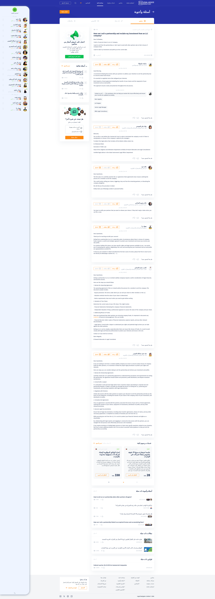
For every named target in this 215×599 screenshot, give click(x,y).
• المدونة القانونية (120, 584)
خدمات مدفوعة (111, 3)
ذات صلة (117, 21)
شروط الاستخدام (102, 584)
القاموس (93, 21)
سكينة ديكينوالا (142, 63)
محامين (120, 3)
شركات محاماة (150, 581)
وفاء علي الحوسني (141, 126)
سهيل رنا (144, 226)
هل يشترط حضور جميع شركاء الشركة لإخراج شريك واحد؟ (136, 514)
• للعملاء (137, 581)
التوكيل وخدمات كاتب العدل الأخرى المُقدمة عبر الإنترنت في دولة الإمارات (121, 548)
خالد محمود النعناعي (140, 203)
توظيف (105, 64)
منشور (141, 21)
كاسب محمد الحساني (140, 267)
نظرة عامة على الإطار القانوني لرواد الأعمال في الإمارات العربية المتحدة (122, 539)
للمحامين (88, 3)
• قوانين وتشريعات (120, 587)
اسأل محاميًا (65, 12)
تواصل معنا (103, 578)
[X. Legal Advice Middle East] (64, 596)
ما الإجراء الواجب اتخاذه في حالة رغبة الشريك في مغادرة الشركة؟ (133, 505)
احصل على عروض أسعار (74, 56)
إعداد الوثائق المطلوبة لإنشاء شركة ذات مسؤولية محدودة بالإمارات (109, 454)
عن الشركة (103, 581)
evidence (96, 317)
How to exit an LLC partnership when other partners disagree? (113, 497)
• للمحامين (136, 584)
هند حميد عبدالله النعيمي (139, 353)
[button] (81, 3)
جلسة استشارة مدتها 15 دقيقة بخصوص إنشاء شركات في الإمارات (139, 454)
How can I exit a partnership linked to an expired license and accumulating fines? (119, 522)
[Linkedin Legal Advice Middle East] (60, 596)
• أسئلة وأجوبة (121, 581)
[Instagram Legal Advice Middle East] (68, 596)
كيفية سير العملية (72, 588)
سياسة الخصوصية (101, 587)
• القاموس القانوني (120, 590)
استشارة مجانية (130, 3)
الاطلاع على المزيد (132, 475)
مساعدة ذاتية (100, 3)
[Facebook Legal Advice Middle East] (71, 596)
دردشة (113, 64)
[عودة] (152, 11)
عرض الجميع (99, 443)
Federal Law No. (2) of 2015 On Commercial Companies (110, 565)
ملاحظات (70, 21)
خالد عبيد (143, 167)
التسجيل (83, 588)
